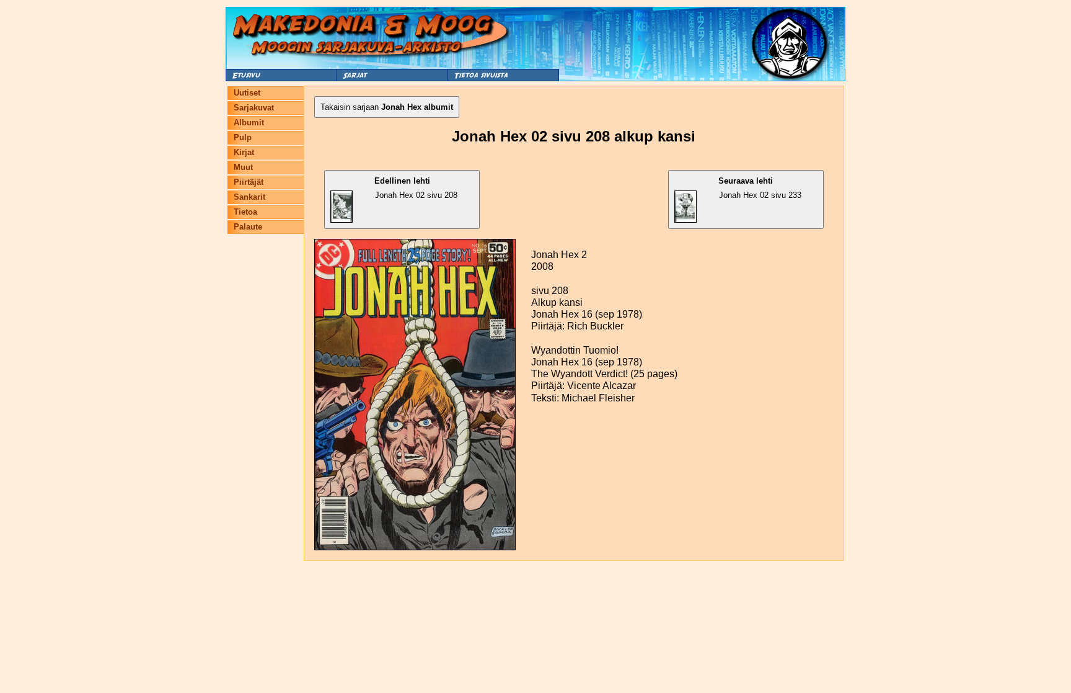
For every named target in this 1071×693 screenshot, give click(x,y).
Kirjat (244, 152)
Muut (243, 167)
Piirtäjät (248, 182)
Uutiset (247, 92)
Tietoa (245, 212)
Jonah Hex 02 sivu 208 (416, 188)
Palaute (248, 226)
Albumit (249, 122)
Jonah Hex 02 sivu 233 (759, 188)
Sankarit (249, 197)
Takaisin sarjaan (386, 107)
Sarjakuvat (254, 107)
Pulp (243, 137)
